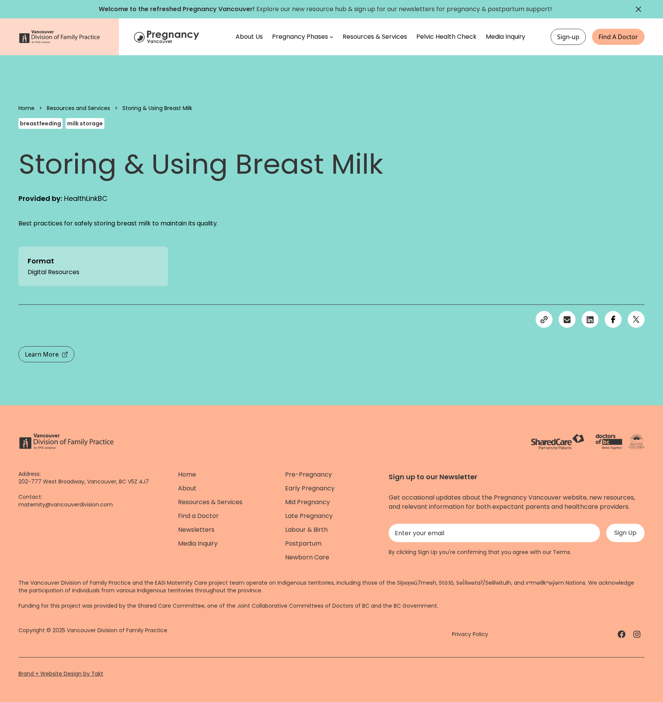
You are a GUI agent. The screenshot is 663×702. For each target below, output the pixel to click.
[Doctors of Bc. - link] (609, 441)
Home (26, 108)
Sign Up (625, 532)
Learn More (42, 354)
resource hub (326, 9)
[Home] (167, 37)
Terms (561, 552)
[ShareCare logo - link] (557, 441)
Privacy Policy (470, 634)
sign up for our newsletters (394, 9)
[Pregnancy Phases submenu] (331, 37)
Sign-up (568, 37)
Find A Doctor (618, 37)
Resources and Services (78, 108)
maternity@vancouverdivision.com (65, 504)
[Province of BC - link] (637, 441)
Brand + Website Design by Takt (60, 673)
